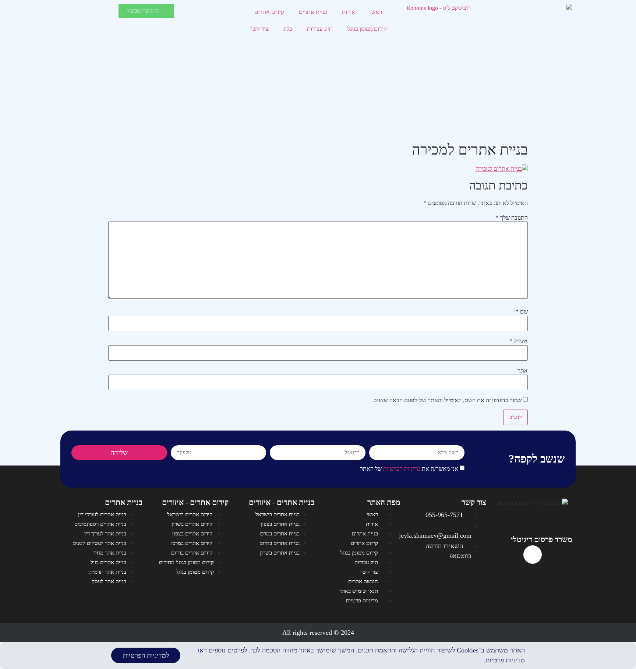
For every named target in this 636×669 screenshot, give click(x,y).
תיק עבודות (320, 29)
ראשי (376, 12)
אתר (522, 371)
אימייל (518, 341)
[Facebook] (532, 554)
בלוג (287, 29)
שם (522, 312)
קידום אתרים (269, 12)
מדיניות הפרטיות (401, 469)
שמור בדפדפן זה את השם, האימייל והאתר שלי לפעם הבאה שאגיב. (447, 400)
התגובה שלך (512, 218)
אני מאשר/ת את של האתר (409, 469)
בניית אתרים (313, 12)
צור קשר (259, 29)
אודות (348, 12)
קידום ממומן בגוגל (367, 29)
